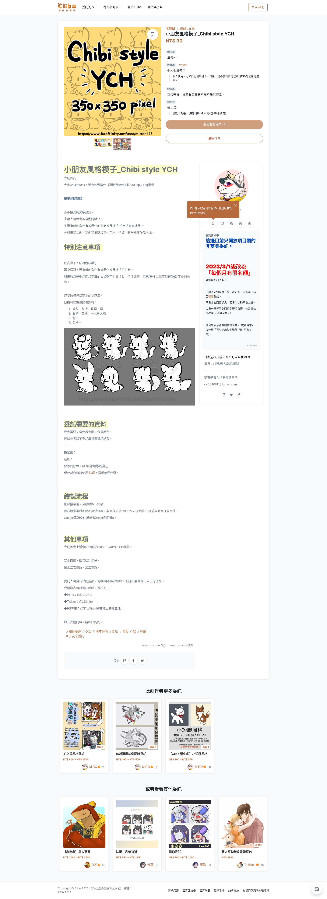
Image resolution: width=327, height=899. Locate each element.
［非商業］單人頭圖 (76, 852)
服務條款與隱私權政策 (256, 890)
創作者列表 (107, 7)
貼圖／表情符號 (126, 852)
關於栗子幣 (151, 7)
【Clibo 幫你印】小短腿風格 (188, 753)
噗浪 (211, 296)
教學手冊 (219, 890)
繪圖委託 (75, 631)
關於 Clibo (131, 7)
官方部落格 (189, 890)
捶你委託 (175, 852)
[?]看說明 (182, 65)
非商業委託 (76, 636)
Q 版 (88, 631)
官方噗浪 (205, 890)
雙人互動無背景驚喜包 (237, 852)
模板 (125, 631)
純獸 (142, 631)
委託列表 (86, 7)
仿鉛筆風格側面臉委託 (131, 753)
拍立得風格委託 (73, 753)
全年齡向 (102, 631)
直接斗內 (214, 138)
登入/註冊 (257, 7)
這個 (92, 473)
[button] (316, 888)
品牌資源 (234, 890)
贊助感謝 (173, 890)
